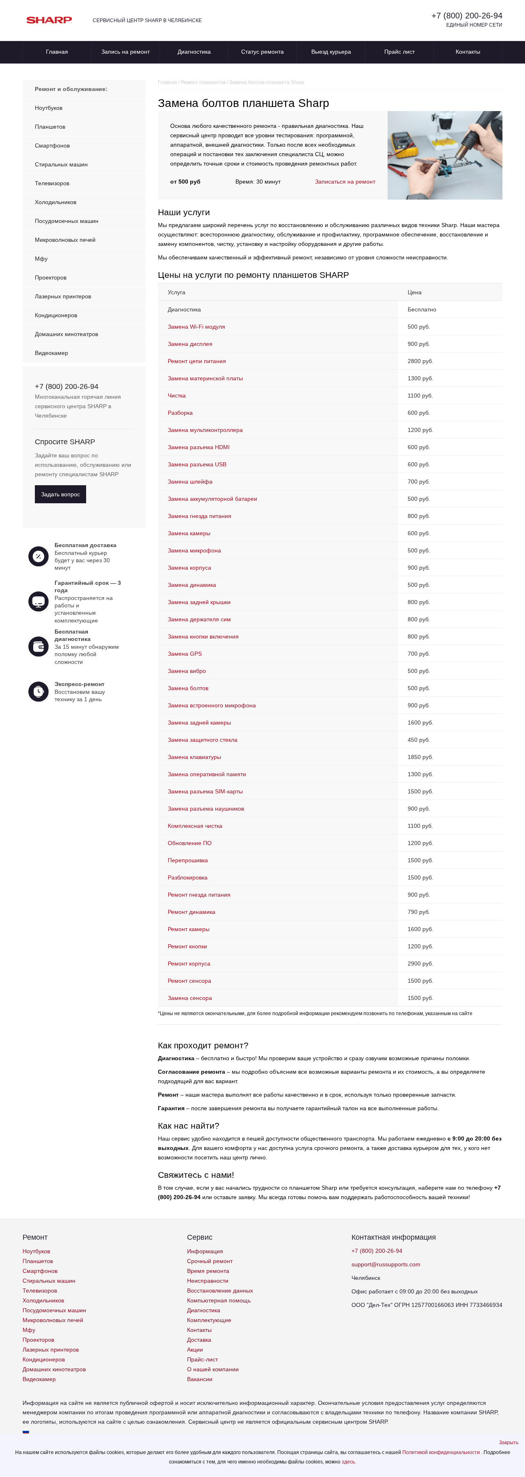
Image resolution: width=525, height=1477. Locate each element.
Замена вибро (187, 671)
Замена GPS (185, 653)
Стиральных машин (61, 164)
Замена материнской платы (205, 378)
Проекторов (50, 277)
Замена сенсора (190, 998)
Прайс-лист (202, 1359)
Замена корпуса (189, 567)
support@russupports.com (386, 1264)
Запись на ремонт (125, 51)
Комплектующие (209, 1320)
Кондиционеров (56, 315)
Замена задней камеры (199, 722)
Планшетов (50, 126)
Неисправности (207, 1280)
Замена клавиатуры (194, 757)
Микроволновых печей (65, 239)
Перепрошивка (188, 860)
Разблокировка (188, 877)
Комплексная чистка (195, 826)
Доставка (199, 1339)
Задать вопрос (60, 494)
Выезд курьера (331, 51)
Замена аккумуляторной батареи (212, 498)
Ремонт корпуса (189, 963)
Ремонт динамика (191, 912)
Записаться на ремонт (345, 181)
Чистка (177, 395)
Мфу (41, 258)
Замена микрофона (194, 550)
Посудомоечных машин (66, 221)
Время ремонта (208, 1271)
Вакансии (199, 1379)
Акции (195, 1349)
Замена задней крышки (199, 602)
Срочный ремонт (210, 1261)
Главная (57, 51)
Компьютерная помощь (219, 1300)
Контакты (468, 51)
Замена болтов (188, 688)
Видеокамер (51, 353)
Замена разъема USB (197, 464)
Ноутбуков (48, 108)
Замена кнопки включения (203, 636)
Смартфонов (52, 145)
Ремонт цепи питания (197, 361)
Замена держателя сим (199, 619)
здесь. (349, 1462)
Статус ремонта (262, 51)
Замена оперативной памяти (207, 774)
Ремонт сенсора (189, 980)
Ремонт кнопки (187, 946)
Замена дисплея (190, 344)
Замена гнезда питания (199, 516)
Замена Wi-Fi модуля (196, 326)
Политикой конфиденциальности (441, 1452)
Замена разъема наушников (206, 808)
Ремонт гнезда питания (199, 894)
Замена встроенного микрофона (212, 705)
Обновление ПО (190, 843)
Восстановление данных (220, 1290)
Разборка (180, 412)
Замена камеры (189, 533)
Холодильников (55, 202)
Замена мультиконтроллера (205, 430)
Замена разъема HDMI (199, 447)
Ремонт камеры (189, 929)
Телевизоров (52, 183)
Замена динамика (192, 585)
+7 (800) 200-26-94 (466, 15)
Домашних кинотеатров (66, 334)
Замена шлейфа (190, 481)
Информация (205, 1251)
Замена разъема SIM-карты (205, 791)
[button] (508, 1442)
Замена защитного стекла (202, 739)
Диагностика (194, 51)
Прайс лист (399, 51)
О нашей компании (213, 1369)
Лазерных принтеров (63, 296)
